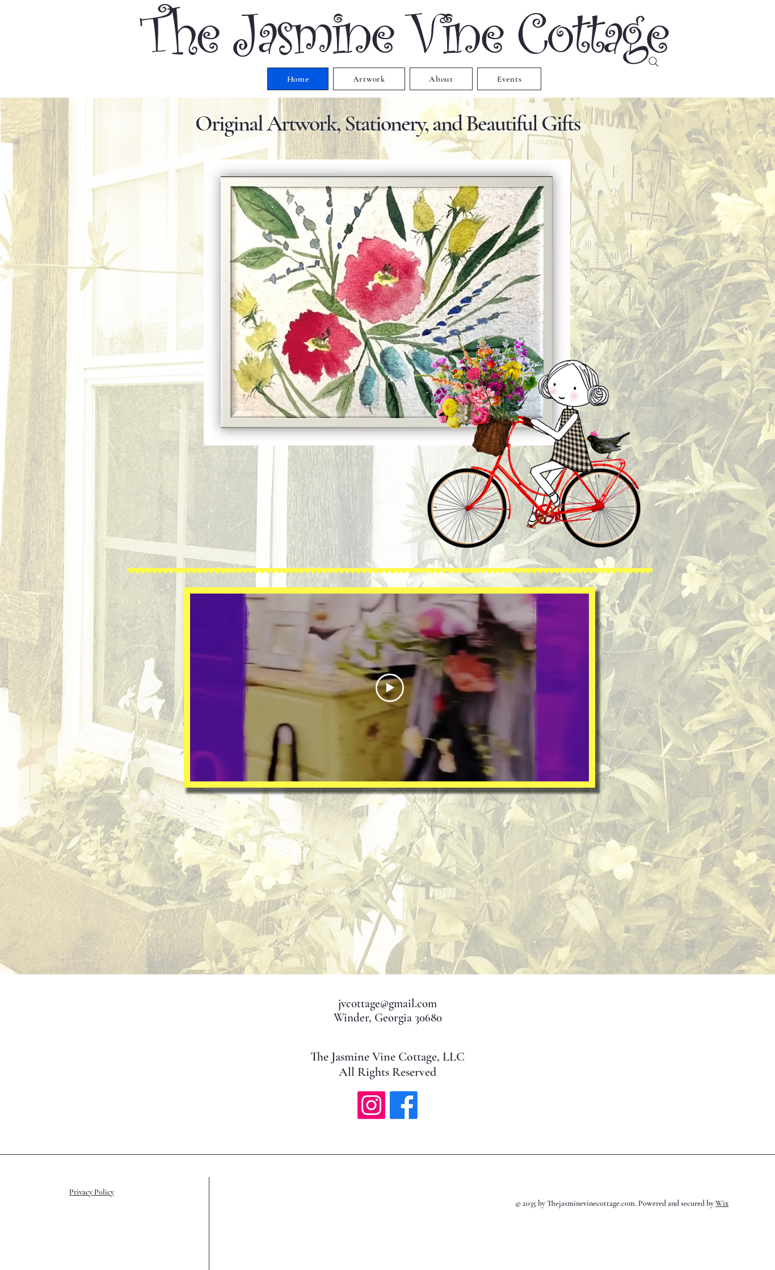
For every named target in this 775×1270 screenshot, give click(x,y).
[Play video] (390, 688)
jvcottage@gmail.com (387, 1003)
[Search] (654, 62)
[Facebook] (404, 1105)
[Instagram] (371, 1105)
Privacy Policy (91, 1192)
